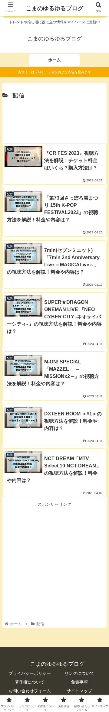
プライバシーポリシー (29, 673)
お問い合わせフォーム (29, 690)
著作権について (30, 682)
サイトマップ (79, 690)
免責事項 (79, 682)
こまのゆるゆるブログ (54, 8)
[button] (97, 566)
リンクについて (79, 673)
